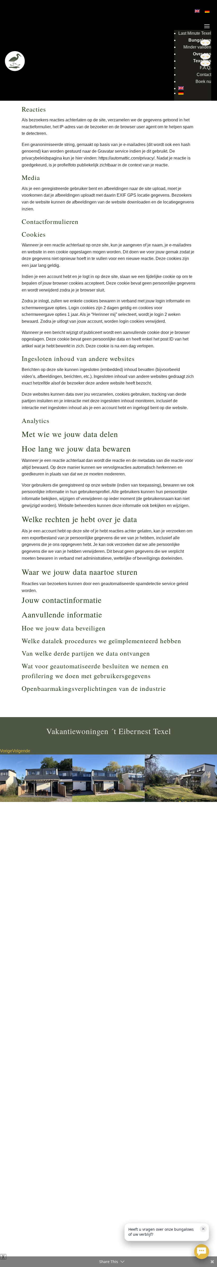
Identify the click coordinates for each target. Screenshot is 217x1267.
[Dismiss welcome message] (203, 1228)
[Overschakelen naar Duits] (194, 93)
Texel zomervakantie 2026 (57, 1113)
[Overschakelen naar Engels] (194, 88)
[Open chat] (201, 1251)
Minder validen (197, 47)
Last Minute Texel (194, 33)
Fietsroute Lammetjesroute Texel (42, 1128)
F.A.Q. (205, 67)
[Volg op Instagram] (202, 976)
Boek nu (203, 81)
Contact (204, 74)
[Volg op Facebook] (191, 976)
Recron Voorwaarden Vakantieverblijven (99, 1238)
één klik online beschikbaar (114, 838)
